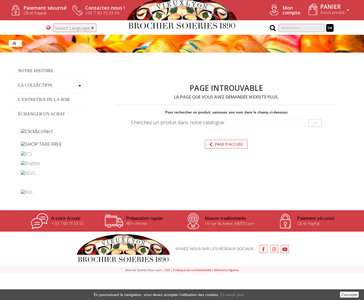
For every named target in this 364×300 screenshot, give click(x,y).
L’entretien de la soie (44, 99)
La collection (35, 85)
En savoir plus (232, 295)
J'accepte (349, 295)
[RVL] (49, 192)
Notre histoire (36, 70)
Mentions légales (226, 270)
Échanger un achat (41, 114)
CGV (167, 270)
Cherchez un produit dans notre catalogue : (178, 122)
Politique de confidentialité (192, 270)
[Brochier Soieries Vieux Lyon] (123, 249)
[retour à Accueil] (14, 43)
